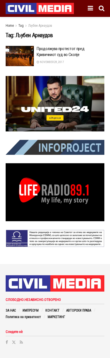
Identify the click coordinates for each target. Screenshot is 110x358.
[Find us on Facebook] (7, 342)
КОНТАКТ (52, 310)
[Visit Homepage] (40, 8)
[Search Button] (101, 8)
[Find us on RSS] (21, 342)
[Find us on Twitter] (14, 342)
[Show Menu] (90, 8)
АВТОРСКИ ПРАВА (78, 310)
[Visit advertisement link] (55, 103)
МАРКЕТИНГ (56, 317)
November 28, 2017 (51, 62)
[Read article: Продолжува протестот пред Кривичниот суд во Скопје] (20, 56)
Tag (21, 26)
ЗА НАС (11, 310)
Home (10, 26)
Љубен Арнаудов (40, 26)
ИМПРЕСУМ (31, 310)
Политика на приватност (23, 317)
